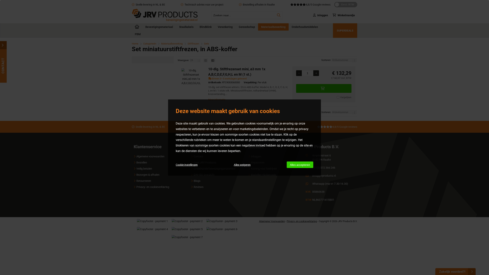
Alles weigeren (242, 164)
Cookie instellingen (187, 164)
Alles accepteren (300, 164)
